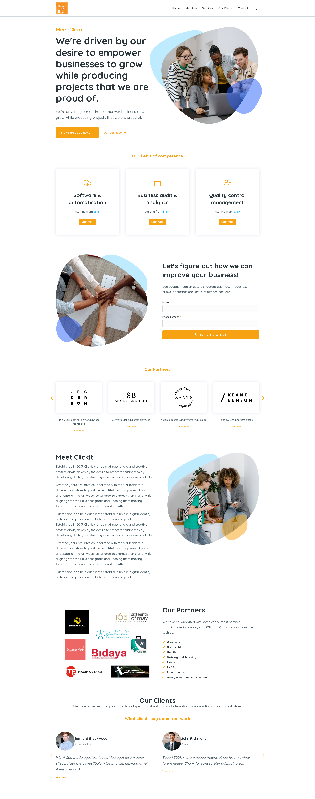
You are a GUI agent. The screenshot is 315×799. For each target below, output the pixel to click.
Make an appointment (77, 132)
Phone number (171, 317)
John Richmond (194, 738)
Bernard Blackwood (91, 738)
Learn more (88, 221)
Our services (113, 132)
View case (79, 430)
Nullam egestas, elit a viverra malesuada (184, 419)
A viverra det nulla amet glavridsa (131, 419)
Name (166, 302)
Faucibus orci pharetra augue (236, 419)
